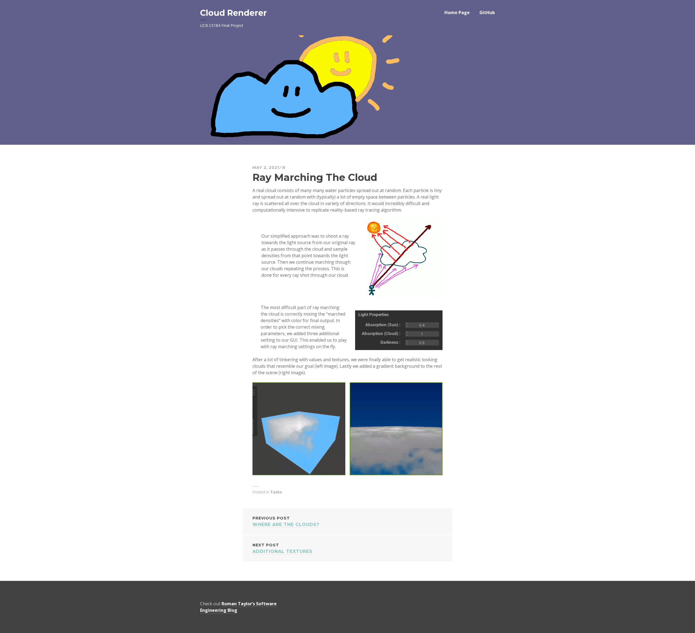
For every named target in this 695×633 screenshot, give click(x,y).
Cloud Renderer (233, 13)
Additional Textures (282, 548)
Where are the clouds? (285, 521)
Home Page (457, 12)
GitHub (487, 12)
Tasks (276, 492)
